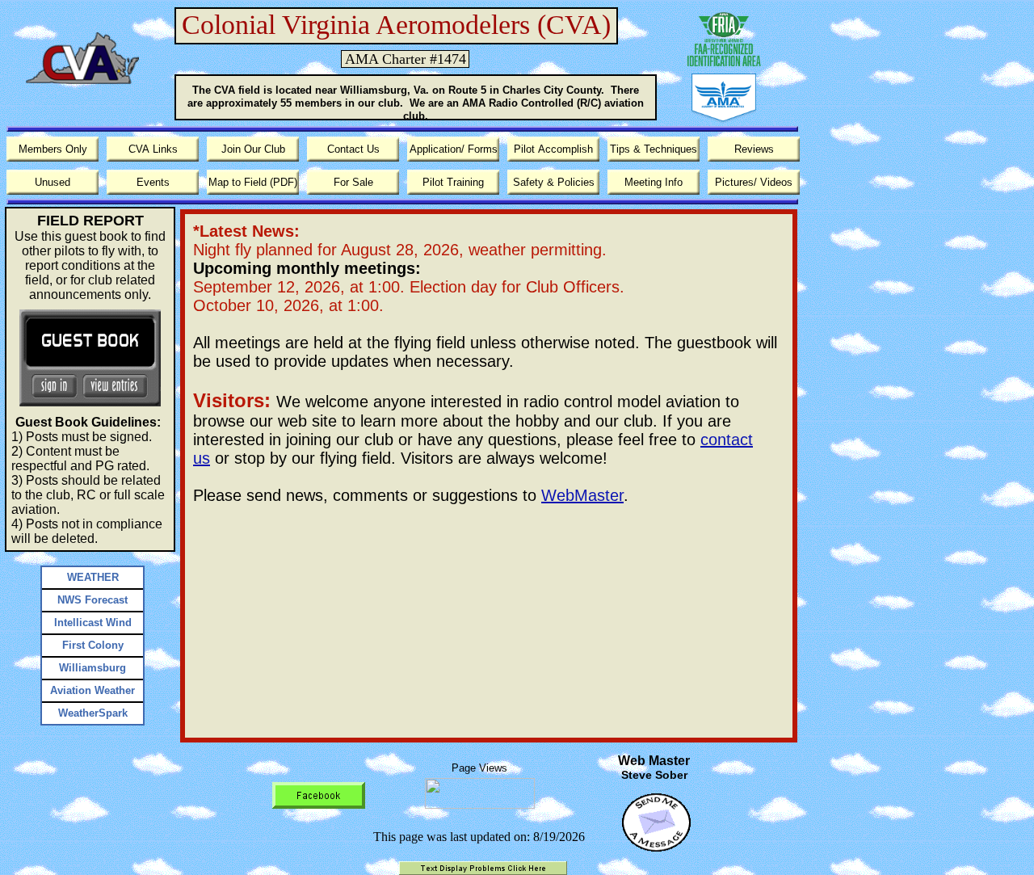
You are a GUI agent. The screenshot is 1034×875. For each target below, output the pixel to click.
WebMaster (582, 495)
